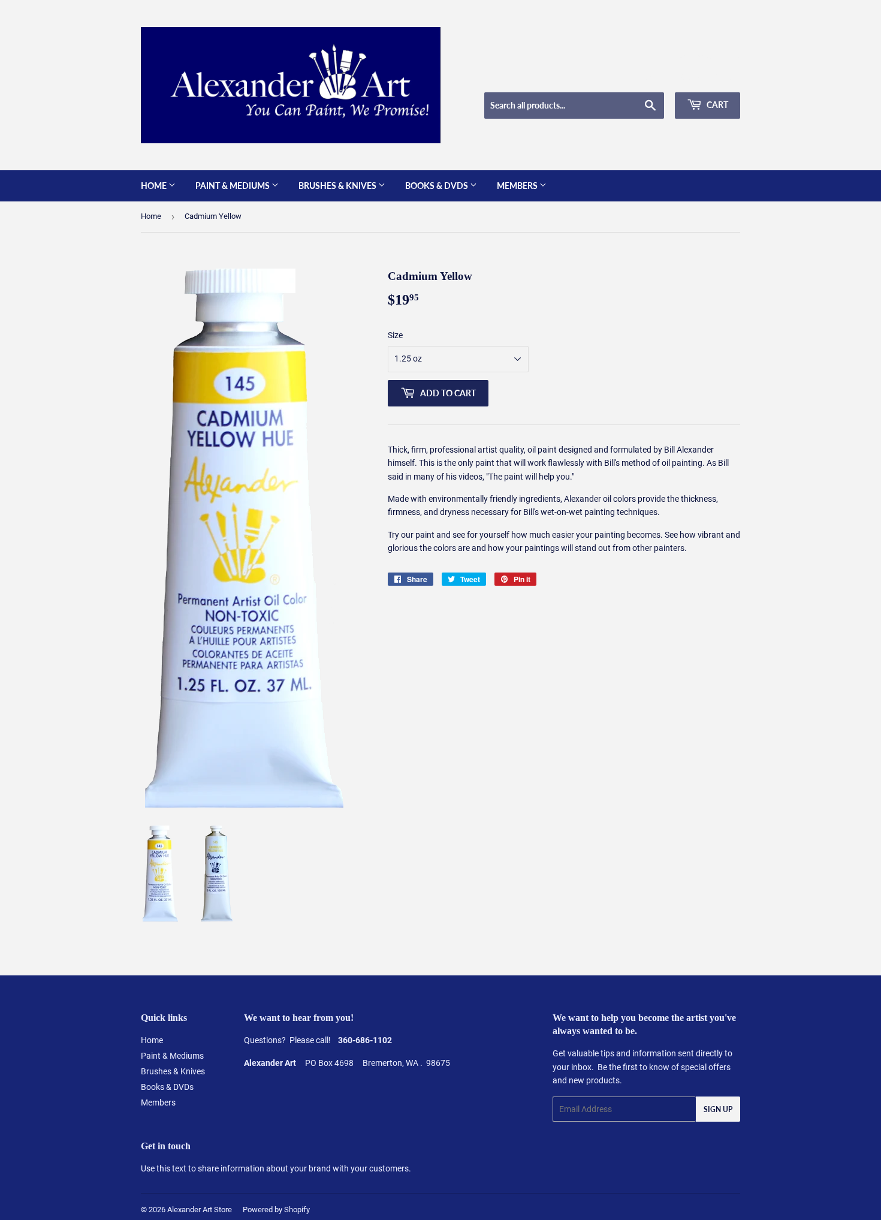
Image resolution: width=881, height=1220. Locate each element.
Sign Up (718, 1109)
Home (154, 185)
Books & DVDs (437, 185)
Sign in (654, 77)
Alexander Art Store (199, 1209)
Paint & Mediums (233, 185)
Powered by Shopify (276, 1209)
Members (518, 185)
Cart (716, 105)
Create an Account (710, 77)
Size (395, 335)
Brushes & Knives (338, 185)
